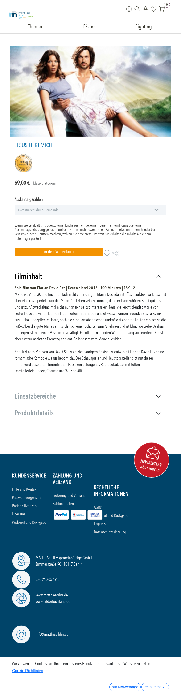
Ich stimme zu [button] (155, 687)
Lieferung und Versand (69, 495)
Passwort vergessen (26, 498)
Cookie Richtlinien (27, 671)
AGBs (98, 507)
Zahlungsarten (63, 504)
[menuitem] (36, 26)
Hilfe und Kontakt (24, 489)
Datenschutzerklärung (110, 532)
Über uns (18, 514)
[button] (59, 252)
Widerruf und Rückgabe (29, 522)
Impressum (102, 524)
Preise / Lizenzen (24, 506)
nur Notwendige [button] (125, 687)
